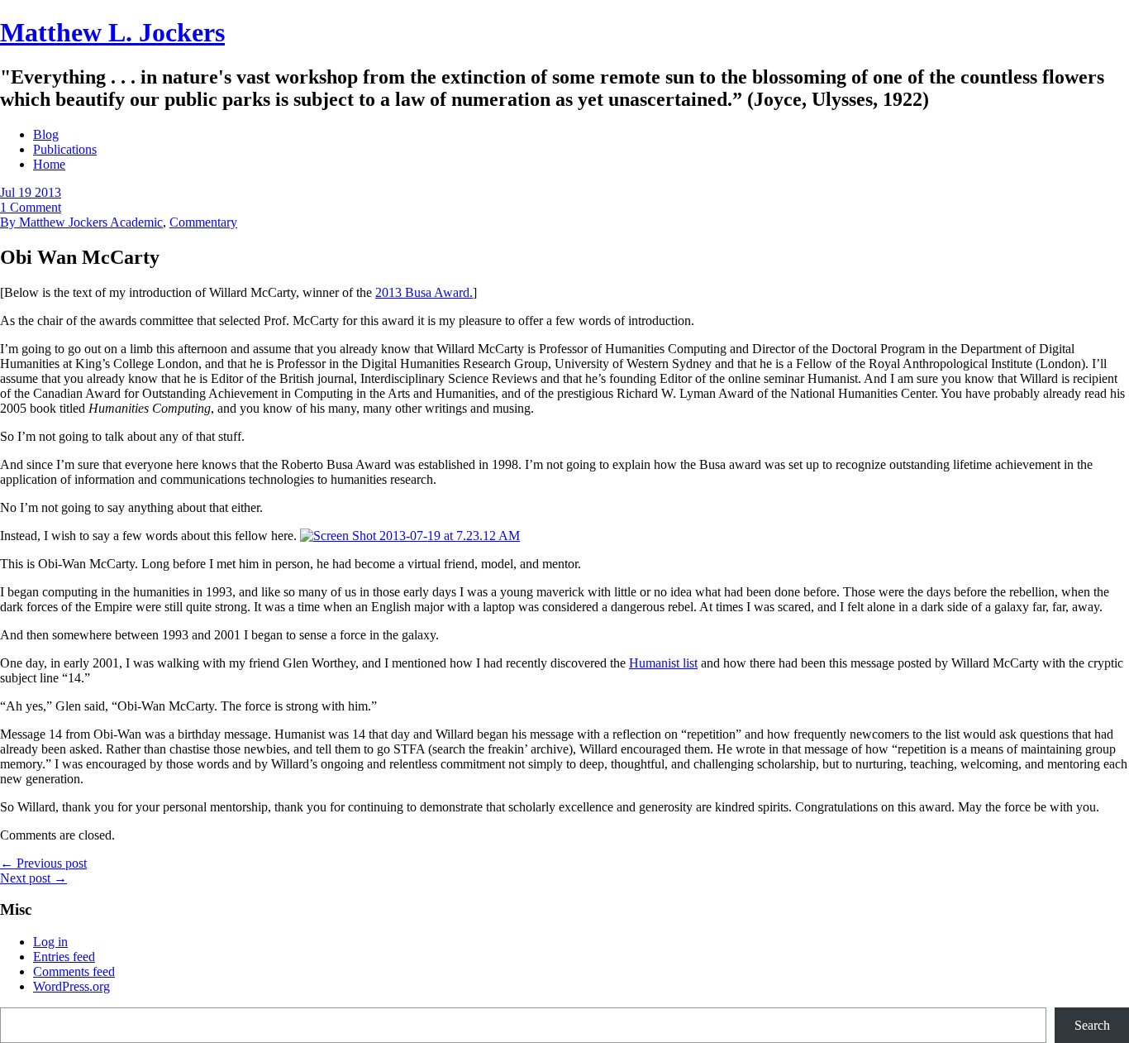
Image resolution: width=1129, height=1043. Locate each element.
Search (1092, 1025)
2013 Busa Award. (424, 292)
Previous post (43, 863)
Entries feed (64, 957)
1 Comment (30, 207)
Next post (33, 878)
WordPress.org (71, 986)
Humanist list (663, 663)
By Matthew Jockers (55, 222)
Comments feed (74, 971)
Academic (136, 222)
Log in (50, 942)
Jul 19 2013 (30, 192)
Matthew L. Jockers (112, 32)
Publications (65, 149)
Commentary (203, 222)
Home (49, 164)
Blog (46, 134)
